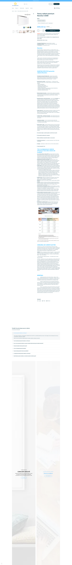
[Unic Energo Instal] (15, 4)
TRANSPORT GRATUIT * (36, 0)
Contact (23, 477)
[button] (56, 4)
